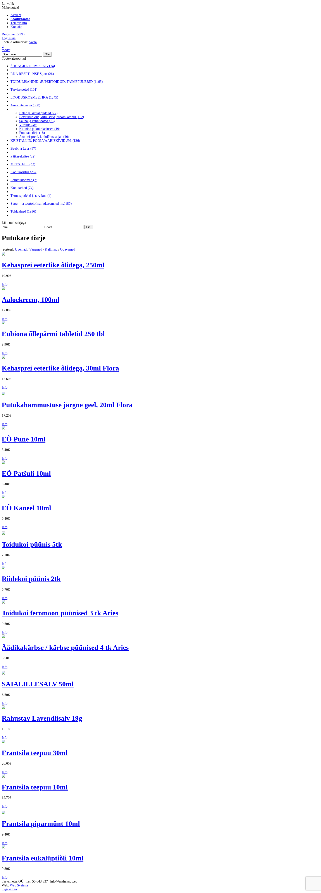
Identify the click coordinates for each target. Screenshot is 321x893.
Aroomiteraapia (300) (25, 105)
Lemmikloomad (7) (23, 180)
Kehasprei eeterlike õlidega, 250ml (53, 265)
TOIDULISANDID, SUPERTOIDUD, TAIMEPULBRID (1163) (56, 81)
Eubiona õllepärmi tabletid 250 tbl (53, 334)
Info (4, 284)
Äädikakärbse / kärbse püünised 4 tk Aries (65, 647)
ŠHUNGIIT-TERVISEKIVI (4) (32, 66)
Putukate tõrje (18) (32, 133)
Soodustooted (20, 19)
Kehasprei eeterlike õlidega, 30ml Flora (60, 368)
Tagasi (9, 889)
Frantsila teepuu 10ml (35, 787)
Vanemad (35, 249)
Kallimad (51, 249)
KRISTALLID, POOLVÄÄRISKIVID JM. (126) (45, 140)
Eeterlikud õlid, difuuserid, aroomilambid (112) (51, 117)
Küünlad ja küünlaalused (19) (39, 129)
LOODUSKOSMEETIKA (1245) (34, 97)
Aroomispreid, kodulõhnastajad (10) (44, 136)
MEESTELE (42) (22, 164)
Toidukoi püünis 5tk (32, 544)
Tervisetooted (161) (23, 89)
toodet (6, 48)
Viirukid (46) (28, 125)
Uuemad (21, 249)
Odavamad (67, 249)
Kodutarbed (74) (21, 188)
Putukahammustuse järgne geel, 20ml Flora (67, 405)
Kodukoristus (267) (23, 172)
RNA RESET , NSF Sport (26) (32, 74)
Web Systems (19, 885)
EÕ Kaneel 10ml (26, 508)
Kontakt (16, 27)
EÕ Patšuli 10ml (26, 473)
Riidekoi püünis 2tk (31, 579)
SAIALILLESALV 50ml (38, 684)
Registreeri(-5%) (13, 34)
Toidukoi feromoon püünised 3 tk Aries (60, 613)
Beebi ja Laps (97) (23, 148)
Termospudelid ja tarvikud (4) (30, 195)
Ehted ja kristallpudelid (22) (38, 113)
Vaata (33, 42)
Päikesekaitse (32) (22, 156)
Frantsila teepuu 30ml (35, 753)
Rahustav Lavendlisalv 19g (42, 718)
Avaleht (15, 15)
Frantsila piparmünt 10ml (41, 823)
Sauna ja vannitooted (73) (37, 121)
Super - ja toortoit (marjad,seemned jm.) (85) (41, 203)
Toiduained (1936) (23, 211)
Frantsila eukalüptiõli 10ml (42, 858)
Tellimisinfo (18, 23)
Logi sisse (9, 38)
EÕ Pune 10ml (23, 439)
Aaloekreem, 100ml (30, 299)
